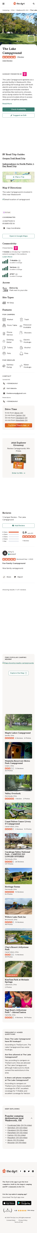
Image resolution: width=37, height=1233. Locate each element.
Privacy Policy (23, 1220)
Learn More (7, 257)
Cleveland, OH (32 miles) (17, 1130)
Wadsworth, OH (22, 10)
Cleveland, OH (21, 418)
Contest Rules (10, 1220)
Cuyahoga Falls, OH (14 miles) (19, 1125)
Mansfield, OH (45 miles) (17, 1133)
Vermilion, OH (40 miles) (17, 1128)
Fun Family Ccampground (13, 563)
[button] (3, 3)
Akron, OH (18, 413)
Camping (5, 10)
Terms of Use (18, 1222)
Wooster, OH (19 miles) (16, 1143)
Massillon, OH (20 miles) (17, 1138)
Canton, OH (20, 415)
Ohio (13, 10)
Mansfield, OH (21, 420)
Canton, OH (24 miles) (16, 1135)
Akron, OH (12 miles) (15, 1140)
